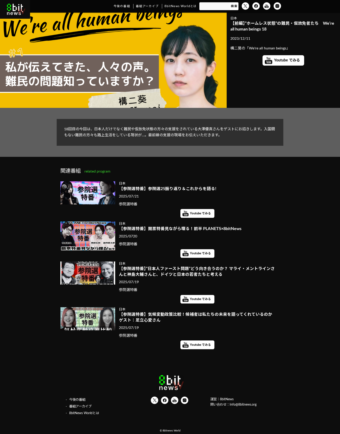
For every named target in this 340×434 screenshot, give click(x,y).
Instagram (277, 6)
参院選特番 (128, 204)
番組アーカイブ (147, 6)
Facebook (256, 6)
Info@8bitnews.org (243, 404)
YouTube (266, 6)
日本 (233, 18)
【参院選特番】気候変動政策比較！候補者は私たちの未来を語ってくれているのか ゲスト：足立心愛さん (197, 317)
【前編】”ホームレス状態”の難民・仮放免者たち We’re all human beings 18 (282, 26)
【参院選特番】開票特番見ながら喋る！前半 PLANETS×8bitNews (180, 229)
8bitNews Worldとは (180, 6)
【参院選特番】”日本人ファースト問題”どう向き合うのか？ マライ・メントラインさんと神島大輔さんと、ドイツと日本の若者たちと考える (197, 271)
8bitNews (227, 399)
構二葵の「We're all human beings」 (260, 48)
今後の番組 (122, 6)
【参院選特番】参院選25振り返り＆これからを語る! (167, 189)
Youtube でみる (287, 60)
